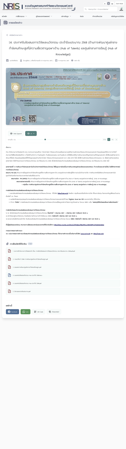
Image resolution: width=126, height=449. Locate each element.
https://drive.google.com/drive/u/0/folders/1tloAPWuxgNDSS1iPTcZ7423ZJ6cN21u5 (79, 224)
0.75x (104, 139)
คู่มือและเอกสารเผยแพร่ (43, 16)
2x (116, 139)
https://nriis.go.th (63, 193)
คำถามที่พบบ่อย (97, 16)
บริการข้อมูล (65, 16)
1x (108, 139)
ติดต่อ (82, 16)
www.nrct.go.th (85, 233)
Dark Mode (119, 3)
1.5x (112, 139)
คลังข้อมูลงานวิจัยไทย (117, 16)
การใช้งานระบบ (20, 16)
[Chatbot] (121, 9)
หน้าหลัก (4, 16)
